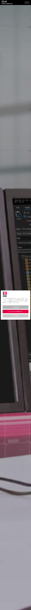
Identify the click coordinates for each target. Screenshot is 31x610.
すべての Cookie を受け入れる (15, 311)
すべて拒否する (15, 307)
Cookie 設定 (15, 315)
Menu (27, 2)
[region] (15, 305)
